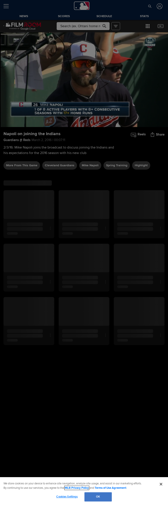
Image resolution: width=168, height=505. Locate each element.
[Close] (161, 484)
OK (98, 496)
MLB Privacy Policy (77, 488)
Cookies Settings (67, 496)
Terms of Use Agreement (110, 488)
